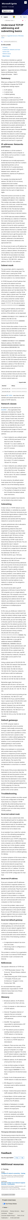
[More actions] (25, 20)
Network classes (6, 53)
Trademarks (4, 1218)
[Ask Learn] (22, 20)
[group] (14, 388)
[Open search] (20, 17)
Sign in (25, 17)
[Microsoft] (14, 17)
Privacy (10, 1213)
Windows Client (9, 20)
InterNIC (3, 410)
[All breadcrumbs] (2, 20)
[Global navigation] (1, 17)
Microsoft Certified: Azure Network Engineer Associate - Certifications (13, 1183)
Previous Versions (14, 1211)
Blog (22, 1211)
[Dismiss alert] (25, 2)
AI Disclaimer (4, 1211)
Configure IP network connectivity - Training (13, 1173)
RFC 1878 (9, 395)
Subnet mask (5, 51)
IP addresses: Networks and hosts (11, 49)
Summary (4, 47)
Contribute (4, 1213)
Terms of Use (20, 1215)
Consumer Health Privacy (7, 1215)
